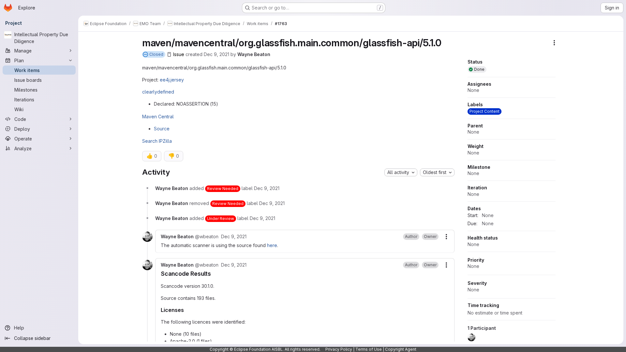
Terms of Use (368, 349)
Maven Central (158, 116)
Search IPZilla (157, 141)
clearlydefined (158, 92)
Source (162, 128)
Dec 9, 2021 (216, 54)
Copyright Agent (400, 349)
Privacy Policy (338, 349)
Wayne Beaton (253, 54)
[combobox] (400, 172)
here (272, 245)
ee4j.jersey (172, 79)
